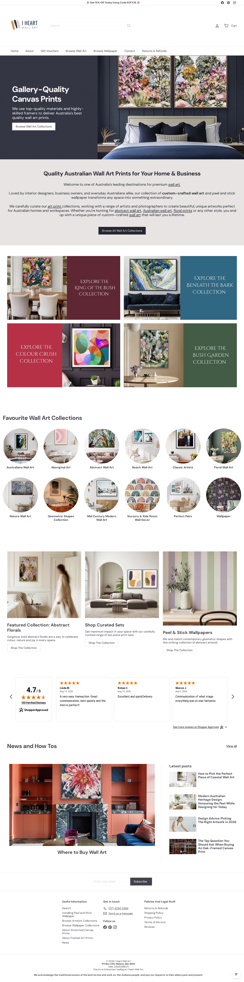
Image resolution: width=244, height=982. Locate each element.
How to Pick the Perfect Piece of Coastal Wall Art (216, 775)
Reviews (149, 927)
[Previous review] (11, 697)
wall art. (174, 184)
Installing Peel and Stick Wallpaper (77, 914)
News (65, 942)
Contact (130, 51)
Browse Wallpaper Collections (80, 925)
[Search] (129, 26)
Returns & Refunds (154, 51)
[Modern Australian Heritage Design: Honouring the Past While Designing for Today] (182, 801)
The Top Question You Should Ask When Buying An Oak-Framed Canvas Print (216, 846)
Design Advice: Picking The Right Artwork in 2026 (217, 820)
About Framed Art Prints (77, 938)
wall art (135, 215)
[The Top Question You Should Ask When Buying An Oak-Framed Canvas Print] (182, 846)
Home (14, 51)
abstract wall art (128, 210)
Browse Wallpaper (105, 51)
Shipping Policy (153, 913)
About (30, 51)
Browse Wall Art (76, 51)
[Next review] (233, 697)
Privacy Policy (153, 917)
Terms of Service (155, 922)
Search (66, 908)
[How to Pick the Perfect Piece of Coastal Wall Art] (182, 779)
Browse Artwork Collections (79, 921)
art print (55, 206)
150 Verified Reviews (33, 702)
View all (231, 746)
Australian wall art (157, 210)
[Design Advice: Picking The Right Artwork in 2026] (182, 824)
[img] (33, 697)
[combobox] (90, 26)
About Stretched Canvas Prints (77, 931)
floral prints (183, 210)
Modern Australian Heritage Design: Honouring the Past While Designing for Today (216, 801)
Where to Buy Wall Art (82, 852)
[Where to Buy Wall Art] (82, 805)
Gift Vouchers (50, 51)
